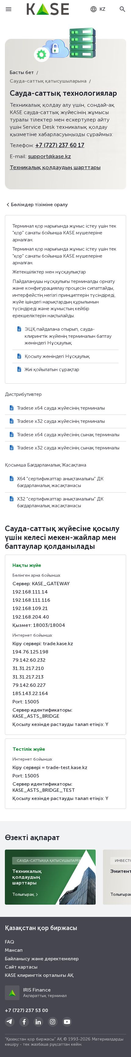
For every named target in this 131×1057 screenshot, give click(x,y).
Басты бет (22, 72)
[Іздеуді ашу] (122, 9)
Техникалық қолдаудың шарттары (55, 167)
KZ (102, 9)
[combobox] (97, 9)
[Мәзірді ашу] (8, 9)
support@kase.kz (49, 156)
